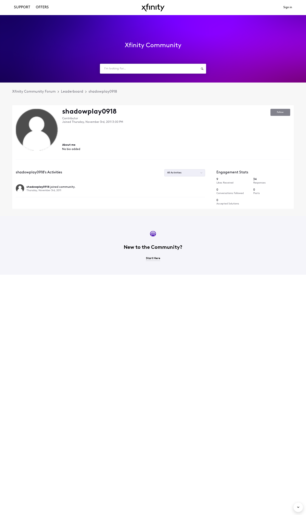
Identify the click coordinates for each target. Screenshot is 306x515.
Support (22, 7)
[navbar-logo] (153, 7)
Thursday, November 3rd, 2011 (43, 190)
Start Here (153, 258)
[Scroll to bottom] (298, 507)
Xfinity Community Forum (34, 92)
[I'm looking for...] (202, 68)
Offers (42, 7)
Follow (280, 112)
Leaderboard (72, 92)
